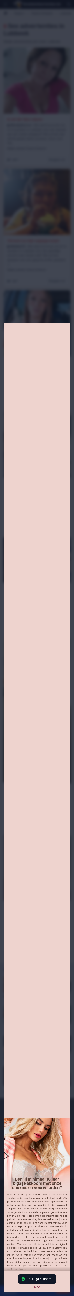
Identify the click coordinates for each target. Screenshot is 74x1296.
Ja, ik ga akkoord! (39, 1279)
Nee (37, 1287)
